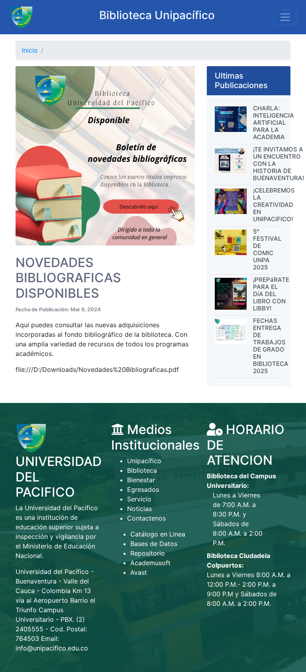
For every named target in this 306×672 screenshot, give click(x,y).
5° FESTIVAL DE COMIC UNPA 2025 (267, 249)
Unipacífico (144, 461)
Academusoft (150, 563)
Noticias (139, 509)
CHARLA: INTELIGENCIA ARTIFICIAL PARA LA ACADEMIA (273, 122)
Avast (138, 572)
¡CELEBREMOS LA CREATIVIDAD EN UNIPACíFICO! (274, 205)
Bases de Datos (153, 544)
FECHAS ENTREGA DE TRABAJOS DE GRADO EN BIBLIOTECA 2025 (270, 346)
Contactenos (146, 518)
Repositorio (147, 553)
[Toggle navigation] (285, 17)
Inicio (30, 50)
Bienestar (141, 480)
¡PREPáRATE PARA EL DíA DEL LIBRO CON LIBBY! (271, 294)
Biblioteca (142, 470)
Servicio (139, 499)
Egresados (143, 489)
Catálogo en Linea (157, 534)
